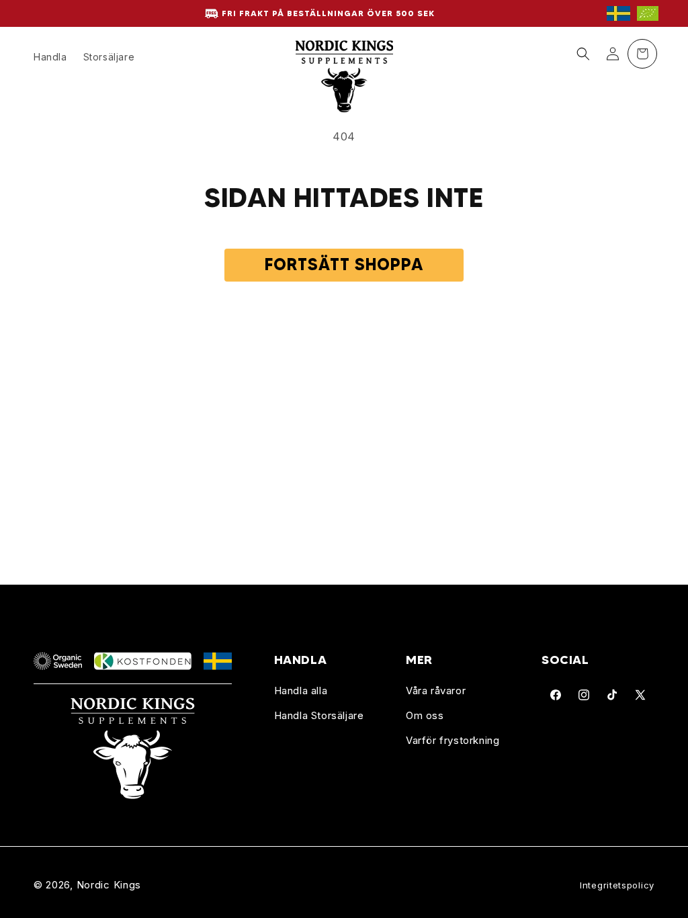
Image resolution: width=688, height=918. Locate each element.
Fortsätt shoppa (344, 264)
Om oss (425, 715)
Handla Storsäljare (319, 715)
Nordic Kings (109, 885)
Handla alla (301, 690)
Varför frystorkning (452, 740)
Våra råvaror (436, 690)
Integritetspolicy (617, 885)
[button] (583, 54)
